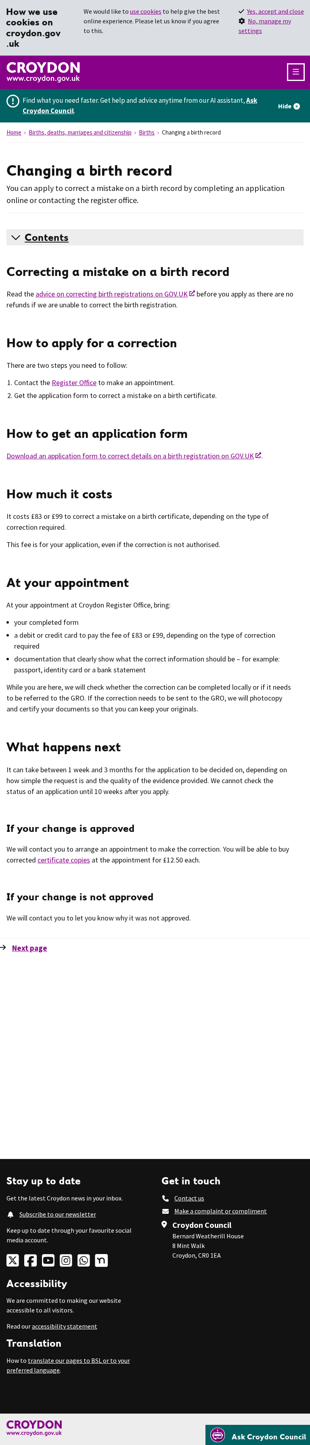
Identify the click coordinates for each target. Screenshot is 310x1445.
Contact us (189, 1198)
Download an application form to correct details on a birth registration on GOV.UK (130, 455)
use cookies (145, 11)
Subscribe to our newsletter (57, 1214)
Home (13, 132)
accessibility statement (64, 1326)
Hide (284, 106)
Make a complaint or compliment (220, 1211)
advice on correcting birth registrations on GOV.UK (112, 294)
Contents (47, 237)
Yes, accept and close (275, 11)
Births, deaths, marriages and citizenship (80, 132)
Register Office (74, 382)
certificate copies (64, 860)
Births (147, 132)
